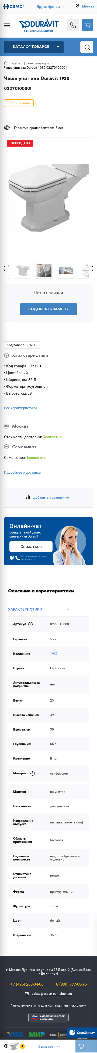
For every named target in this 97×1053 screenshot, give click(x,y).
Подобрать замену (48, 309)
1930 (54, 654)
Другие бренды (48, 6)
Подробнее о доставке (22, 472)
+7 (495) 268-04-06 (26, 984)
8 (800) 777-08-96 (71, 984)
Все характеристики (20, 408)
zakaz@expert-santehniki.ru (52, 994)
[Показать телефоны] (73, 25)
